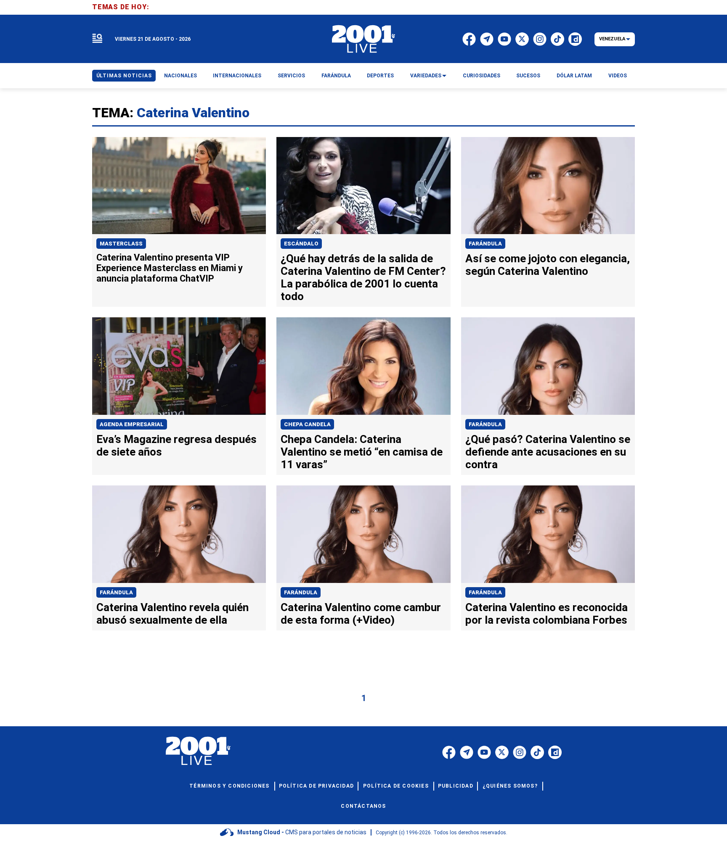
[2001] (363, 39)
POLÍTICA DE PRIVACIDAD (316, 786)
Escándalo (301, 243)
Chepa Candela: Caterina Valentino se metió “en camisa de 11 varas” (362, 452)
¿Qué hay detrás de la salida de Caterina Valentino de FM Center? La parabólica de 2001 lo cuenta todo (363, 277)
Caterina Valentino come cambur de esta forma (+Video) (361, 613)
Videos (617, 76)
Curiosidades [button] (481, 76)
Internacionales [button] (237, 76)
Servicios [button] (291, 76)
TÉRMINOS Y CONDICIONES (229, 786)
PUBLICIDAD (455, 786)
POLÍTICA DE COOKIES (396, 786)
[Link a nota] (179, 186)
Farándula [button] (336, 76)
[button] (97, 39)
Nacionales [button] (180, 76)
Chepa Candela (307, 424)
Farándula (485, 243)
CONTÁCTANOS (363, 806)
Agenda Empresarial (132, 424)
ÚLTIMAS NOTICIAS (124, 76)
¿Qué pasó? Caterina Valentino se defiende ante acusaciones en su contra (547, 452)
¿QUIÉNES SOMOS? (510, 786)
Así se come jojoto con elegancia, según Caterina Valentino (547, 264)
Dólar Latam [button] (574, 76)
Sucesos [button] (528, 76)
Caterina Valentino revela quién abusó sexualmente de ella (172, 613)
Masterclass (121, 243)
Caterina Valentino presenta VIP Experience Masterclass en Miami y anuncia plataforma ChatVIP (169, 268)
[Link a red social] (449, 752)
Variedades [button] (425, 76)
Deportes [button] (380, 76)
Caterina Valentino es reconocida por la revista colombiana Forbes (546, 613)
